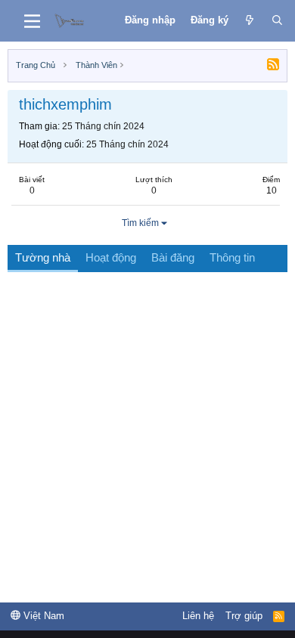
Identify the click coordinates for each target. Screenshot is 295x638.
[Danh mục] (32, 21)
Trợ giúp (243, 615)
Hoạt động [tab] (110, 257)
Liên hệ (198, 615)
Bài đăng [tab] (172, 257)
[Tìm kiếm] (277, 20)
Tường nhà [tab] (42, 257)
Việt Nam (42, 615)
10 (271, 190)
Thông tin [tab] (232, 257)
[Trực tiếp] (250, 20)
